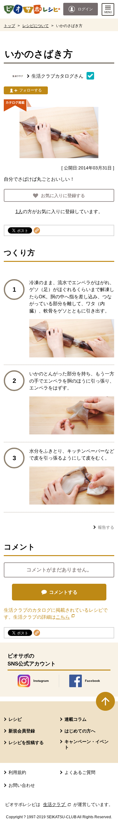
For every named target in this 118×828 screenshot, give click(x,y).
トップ (9, 26)
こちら (65, 617)
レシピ (15, 719)
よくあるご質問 (80, 772)
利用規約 (17, 772)
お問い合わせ (21, 785)
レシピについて (35, 26)
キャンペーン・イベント (87, 744)
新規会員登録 (21, 730)
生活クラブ (57, 804)
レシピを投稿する (26, 742)
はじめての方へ (80, 730)
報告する (106, 527)
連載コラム (76, 719)
